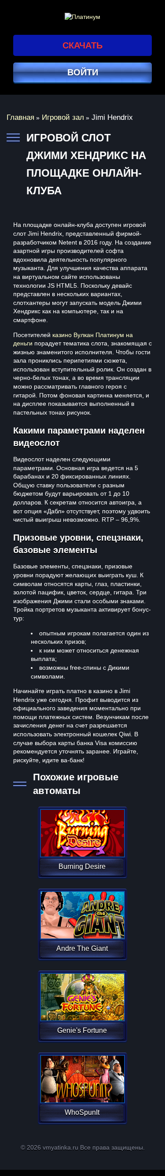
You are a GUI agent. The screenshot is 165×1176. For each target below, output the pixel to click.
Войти (82, 72)
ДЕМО (81, 843)
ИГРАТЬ (81, 827)
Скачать (82, 45)
